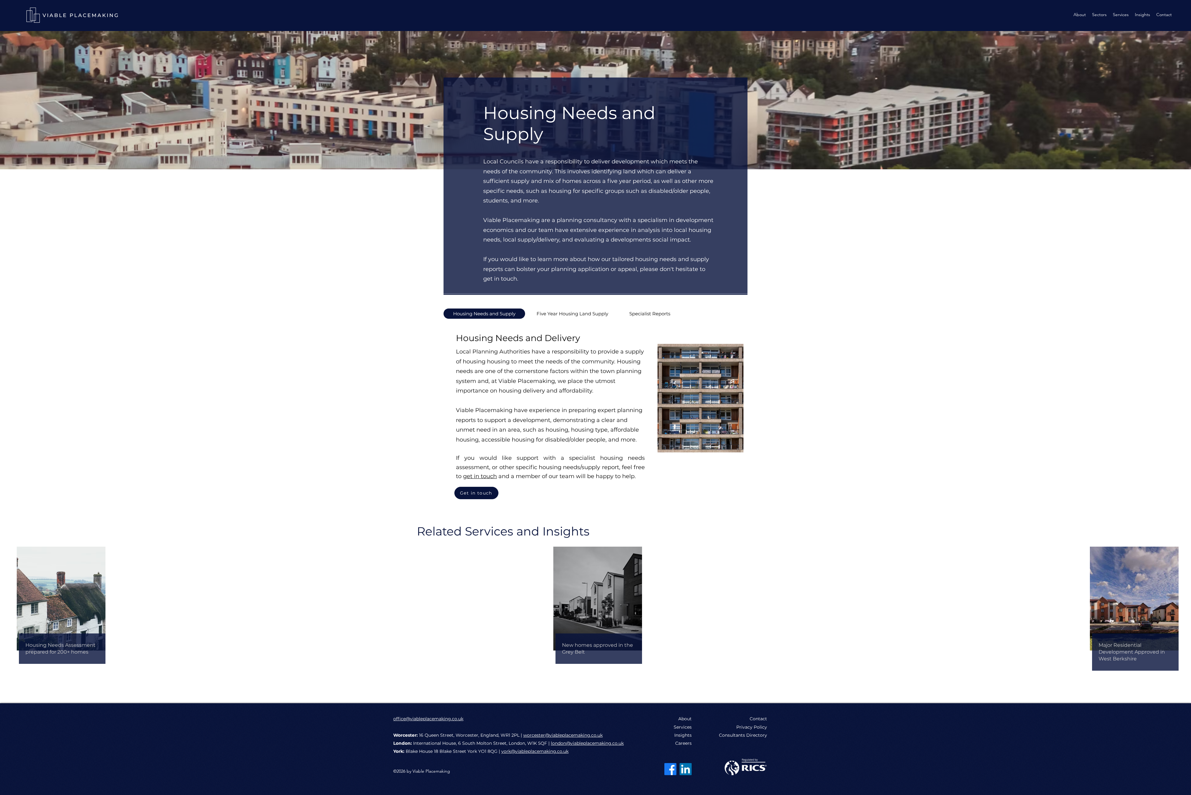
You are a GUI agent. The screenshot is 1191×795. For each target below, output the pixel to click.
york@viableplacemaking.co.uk (535, 751)
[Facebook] (670, 769)
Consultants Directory (743, 735)
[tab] (484, 314)
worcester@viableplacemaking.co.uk (563, 735)
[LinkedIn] (686, 769)
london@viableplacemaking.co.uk (587, 743)
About (685, 719)
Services (683, 727)
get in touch (480, 476)
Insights (683, 735)
